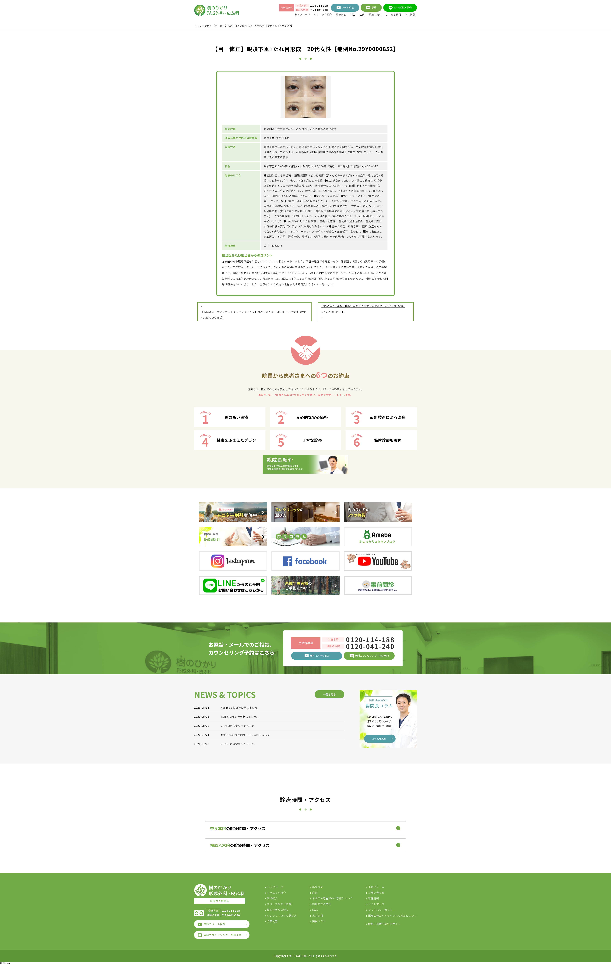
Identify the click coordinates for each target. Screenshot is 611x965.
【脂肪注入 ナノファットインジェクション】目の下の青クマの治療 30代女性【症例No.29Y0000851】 (254, 314)
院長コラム (319, 921)
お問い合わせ (376, 892)
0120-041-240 (319, 10)
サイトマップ (376, 904)
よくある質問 (393, 14)
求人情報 (410, 14)
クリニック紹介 (323, 14)
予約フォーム (376, 887)
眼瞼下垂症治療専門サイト (384, 924)
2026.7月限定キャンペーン (237, 744)
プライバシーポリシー (381, 910)
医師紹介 (272, 898)
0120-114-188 (319, 5)
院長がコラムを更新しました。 (240, 716)
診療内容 (341, 14)
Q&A (315, 910)
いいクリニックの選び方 (282, 915)
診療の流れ (375, 14)
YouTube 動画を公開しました (239, 707)
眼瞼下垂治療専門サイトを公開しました (245, 735)
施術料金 (317, 887)
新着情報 (373, 898)
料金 (352, 14)
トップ (198, 25)
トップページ (302, 14)
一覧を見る (329, 694)
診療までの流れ (321, 904)
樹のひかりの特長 (278, 910)
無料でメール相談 (214, 924)
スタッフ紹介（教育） (280, 904)
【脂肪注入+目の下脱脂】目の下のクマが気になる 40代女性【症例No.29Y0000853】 (363, 309)
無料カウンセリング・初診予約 (223, 935)
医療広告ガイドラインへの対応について (392, 915)
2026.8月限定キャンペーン (237, 726)
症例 (362, 14)
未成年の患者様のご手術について (332, 898)
